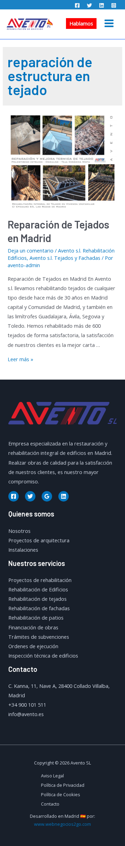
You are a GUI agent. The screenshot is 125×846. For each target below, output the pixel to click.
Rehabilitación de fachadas (39, 608)
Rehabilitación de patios (36, 617)
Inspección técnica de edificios (43, 655)
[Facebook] (77, 5)
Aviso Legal (52, 776)
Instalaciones (23, 549)
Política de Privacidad (62, 785)
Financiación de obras (33, 627)
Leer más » (20, 359)
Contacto (50, 804)
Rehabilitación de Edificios (38, 589)
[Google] (47, 496)
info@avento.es (26, 714)
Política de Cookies (60, 794)
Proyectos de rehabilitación (40, 579)
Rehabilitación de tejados (37, 598)
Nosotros (19, 530)
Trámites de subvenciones (38, 636)
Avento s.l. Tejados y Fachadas (65, 257)
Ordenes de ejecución (33, 646)
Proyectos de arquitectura (38, 540)
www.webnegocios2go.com (62, 824)
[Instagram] (113, 5)
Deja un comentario (30, 250)
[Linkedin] (101, 5)
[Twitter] (89, 5)
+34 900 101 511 (27, 704)
